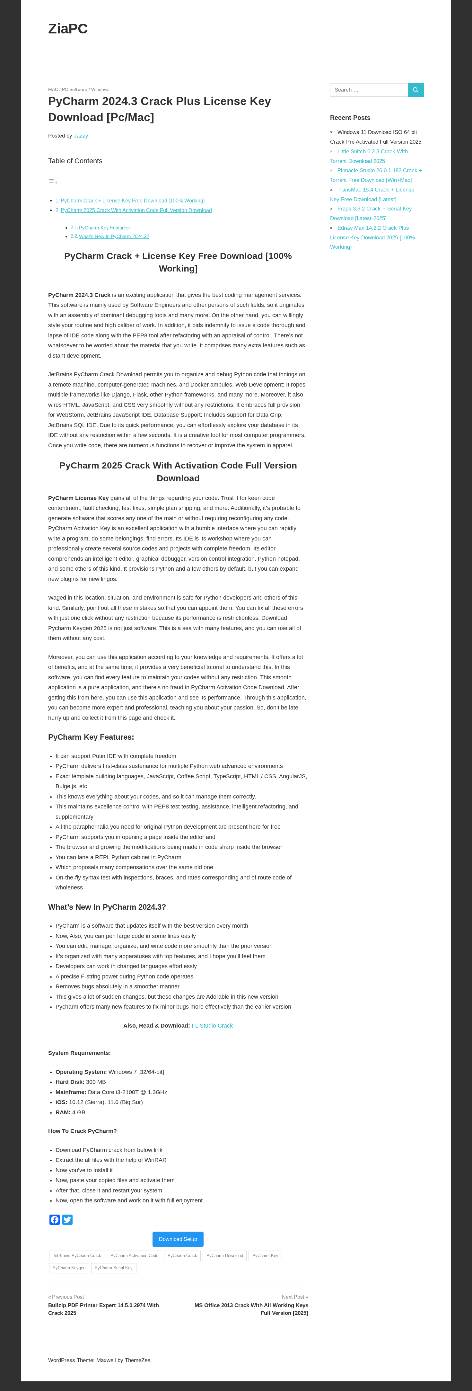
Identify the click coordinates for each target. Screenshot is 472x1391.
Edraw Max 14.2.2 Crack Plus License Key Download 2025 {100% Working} (372, 237)
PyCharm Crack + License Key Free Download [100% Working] (133, 200)
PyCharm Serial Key (114, 1267)
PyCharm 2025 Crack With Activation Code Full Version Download (136, 210)
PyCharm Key (265, 1255)
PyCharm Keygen (69, 1267)
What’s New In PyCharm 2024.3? (114, 236)
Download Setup (178, 1239)
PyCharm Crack (182, 1255)
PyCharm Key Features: (104, 227)
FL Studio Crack (212, 1025)
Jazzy (81, 136)
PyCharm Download (224, 1255)
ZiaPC (68, 28)
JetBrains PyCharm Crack (77, 1255)
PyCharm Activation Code (134, 1255)
